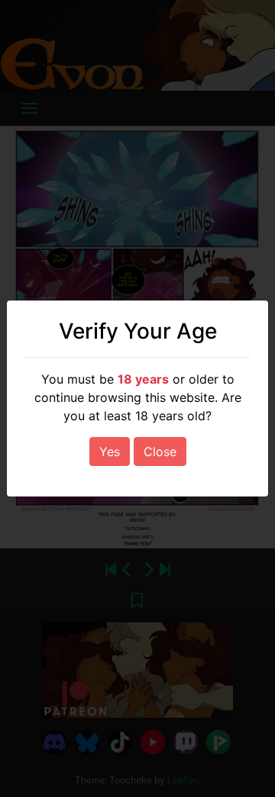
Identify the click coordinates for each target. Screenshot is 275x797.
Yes (109, 451)
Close (160, 451)
